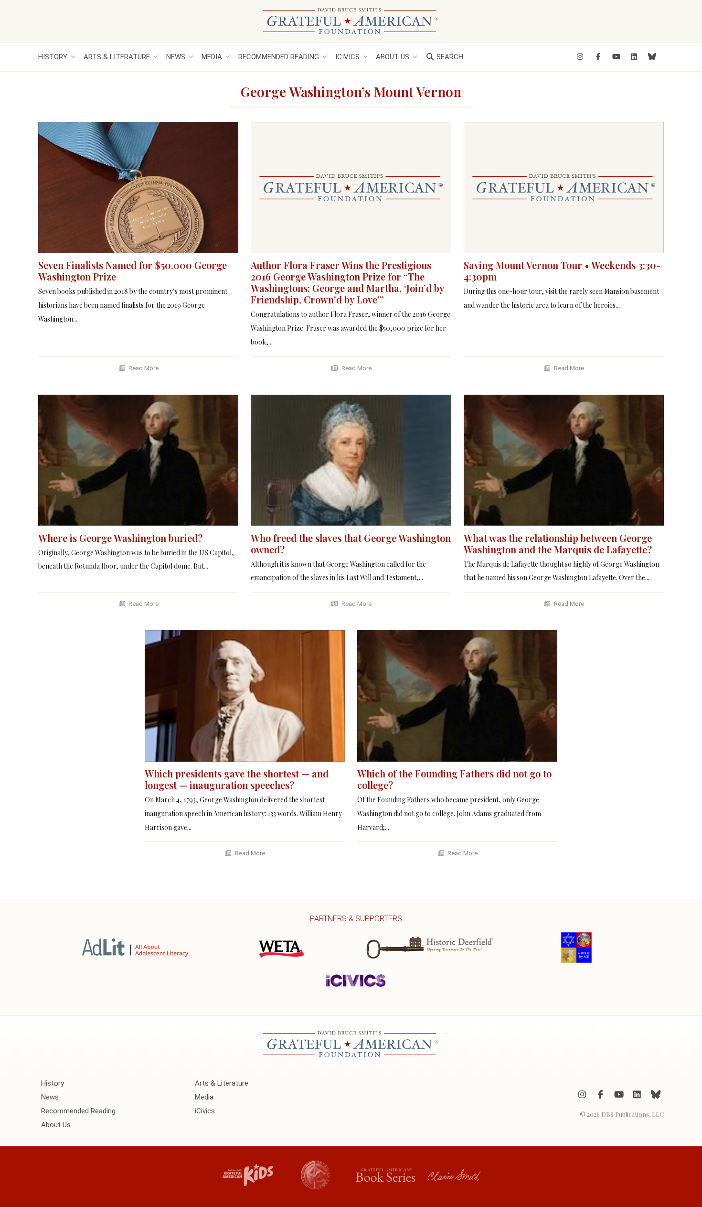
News (175, 57)
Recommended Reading (278, 57)
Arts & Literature (117, 57)
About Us (392, 57)
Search (449, 57)
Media (212, 57)
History (52, 57)
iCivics (347, 57)
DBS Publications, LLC (632, 1114)
